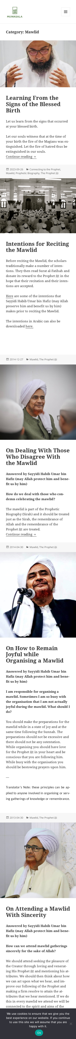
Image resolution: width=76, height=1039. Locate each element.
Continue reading (21, 156)
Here (9, 296)
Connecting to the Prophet (45, 169)
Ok (39, 1032)
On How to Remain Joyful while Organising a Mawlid (35, 654)
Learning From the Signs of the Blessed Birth (33, 104)
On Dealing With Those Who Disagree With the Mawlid (38, 457)
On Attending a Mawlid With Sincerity (38, 912)
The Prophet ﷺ (49, 173)
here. (29, 326)
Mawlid (10, 173)
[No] (71, 1024)
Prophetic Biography (27, 173)
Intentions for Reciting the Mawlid (37, 247)
